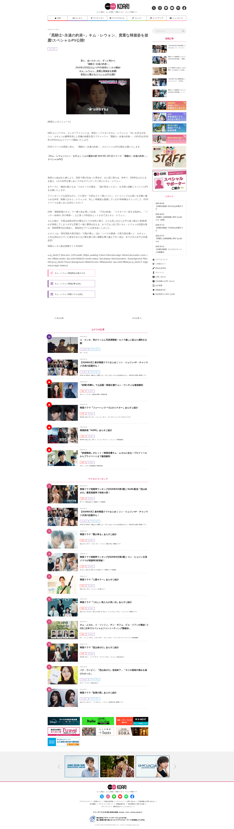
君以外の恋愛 (134, 375)
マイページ (159, 272)
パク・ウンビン (100, 657)
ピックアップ (158, 18)
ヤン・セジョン (111, 657)
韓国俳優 (100, 466)
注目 (59, 18)
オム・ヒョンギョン (110, 611)
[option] (81, 766)
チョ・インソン (98, 439)
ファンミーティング (125, 637)
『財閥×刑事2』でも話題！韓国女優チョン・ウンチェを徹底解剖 (111, 385)
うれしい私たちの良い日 (88, 570)
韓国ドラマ (142, 375)
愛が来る (109, 544)
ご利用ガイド (160, 264)
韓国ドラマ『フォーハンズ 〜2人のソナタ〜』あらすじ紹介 (109, 408)
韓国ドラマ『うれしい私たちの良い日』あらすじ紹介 (106, 602)
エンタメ (78, 18)
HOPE (83, 439)
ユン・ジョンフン (123, 611)
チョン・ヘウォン (102, 702)
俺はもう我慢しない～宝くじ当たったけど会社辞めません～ (110, 375)
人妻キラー (100, 570)
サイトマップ (105, 806)
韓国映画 (120, 439)
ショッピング (177, 18)
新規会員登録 (160, 268)
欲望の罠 (112, 702)
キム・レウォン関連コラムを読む (69, 294)
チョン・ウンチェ (86, 394)
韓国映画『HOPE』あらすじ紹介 (96, 430)
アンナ (83, 502)
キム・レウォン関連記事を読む (68, 284)
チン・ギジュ (104, 637)
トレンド (138, 18)
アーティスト (98, 18)
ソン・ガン (107, 417)
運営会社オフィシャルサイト (123, 806)
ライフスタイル (118, 18)
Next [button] (175, 766)
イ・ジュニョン (97, 417)
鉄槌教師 (93, 466)
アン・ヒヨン (92, 544)
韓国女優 (104, 394)
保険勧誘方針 (160, 290)
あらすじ (88, 417)
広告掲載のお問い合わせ (165, 281)
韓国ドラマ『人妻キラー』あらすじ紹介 (99, 579)
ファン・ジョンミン (110, 439)
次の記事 (135, 318)
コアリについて (161, 259)
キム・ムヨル (85, 466)
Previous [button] (59, 766)
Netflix (82, 417)
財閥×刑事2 (96, 394)
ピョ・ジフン (114, 637)
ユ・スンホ (84, 352)
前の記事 (60, 318)
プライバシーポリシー (105, 804)
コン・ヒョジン (92, 589)
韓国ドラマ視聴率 (100, 502)
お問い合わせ (160, 277)
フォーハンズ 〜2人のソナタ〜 (121, 417)
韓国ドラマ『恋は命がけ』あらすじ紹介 (99, 647)
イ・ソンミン (85, 637)
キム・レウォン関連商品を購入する (70, 273)
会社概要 (158, 285)
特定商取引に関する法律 (165, 294)
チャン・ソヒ (92, 702)
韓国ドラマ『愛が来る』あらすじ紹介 (98, 534)
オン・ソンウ (90, 657)
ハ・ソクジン (101, 544)
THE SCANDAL (85, 375)
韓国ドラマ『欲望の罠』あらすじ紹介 (98, 693)
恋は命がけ (89, 502)
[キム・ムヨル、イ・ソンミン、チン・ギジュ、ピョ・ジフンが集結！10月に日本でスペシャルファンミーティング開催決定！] (63, 630)
